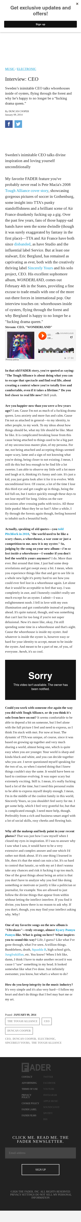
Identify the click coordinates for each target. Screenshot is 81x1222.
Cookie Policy (30, 1103)
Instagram (50, 1095)
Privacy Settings (22, 1194)
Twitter (48, 1077)
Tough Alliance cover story (26, 190)
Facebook (49, 1083)
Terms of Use (30, 1089)
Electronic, (47, 1038)
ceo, (8, 1038)
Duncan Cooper (19, 111)
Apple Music (50, 1101)
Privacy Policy (26, 1096)
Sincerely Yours (40, 268)
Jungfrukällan (14, 954)
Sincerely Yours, (17, 1042)
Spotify (48, 1113)
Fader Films (29, 1115)
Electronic (26, 69)
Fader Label (29, 1109)
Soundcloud (51, 1107)
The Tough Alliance (22, 1021)
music (10, 69)
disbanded (22, 244)
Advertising (29, 1083)
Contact (27, 1077)
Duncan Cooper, (25, 1038)
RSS (45, 1119)
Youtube (48, 1089)
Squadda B (39, 949)
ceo (47, 1021)
